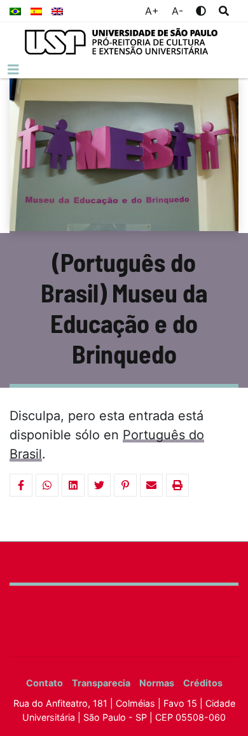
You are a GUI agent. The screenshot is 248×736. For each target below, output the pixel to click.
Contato (44, 682)
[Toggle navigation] (13, 69)
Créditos (203, 682)
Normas (156, 682)
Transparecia (101, 682)
